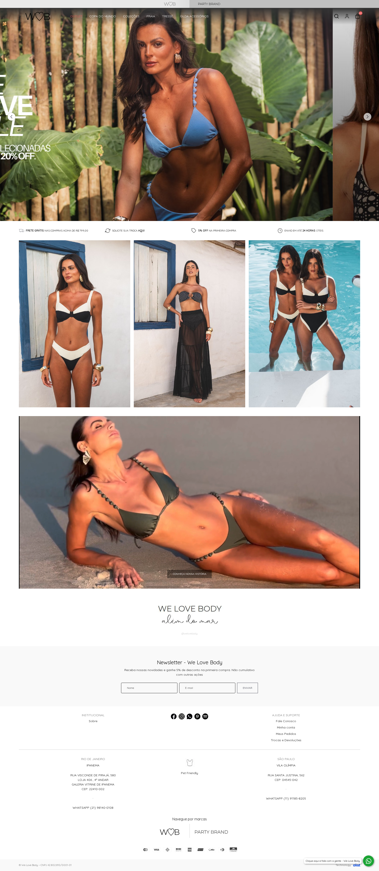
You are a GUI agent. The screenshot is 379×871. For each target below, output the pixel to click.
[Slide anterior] (11, 117)
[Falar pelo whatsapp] (368, 860)
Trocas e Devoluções (286, 740)
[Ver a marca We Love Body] (95, 4)
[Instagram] (182, 716)
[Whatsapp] (189, 716)
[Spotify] (205, 716)
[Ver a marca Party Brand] (284, 4)
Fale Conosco (286, 721)
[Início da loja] (37, 16)
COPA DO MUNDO (102, 16)
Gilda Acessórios (194, 16)
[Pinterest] (197, 716)
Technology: (343, 865)
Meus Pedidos (286, 734)
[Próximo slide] (367, 117)
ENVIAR (247, 687)
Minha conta (286, 727)
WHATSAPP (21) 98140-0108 (93, 808)
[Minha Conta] (347, 16)
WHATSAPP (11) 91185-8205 (286, 798)
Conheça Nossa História (189, 573)
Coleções (131, 16)
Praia (151, 16)
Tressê (167, 16)
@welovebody (189, 633)
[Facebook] (174, 716)
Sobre (93, 721)
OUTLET (76, 16)
